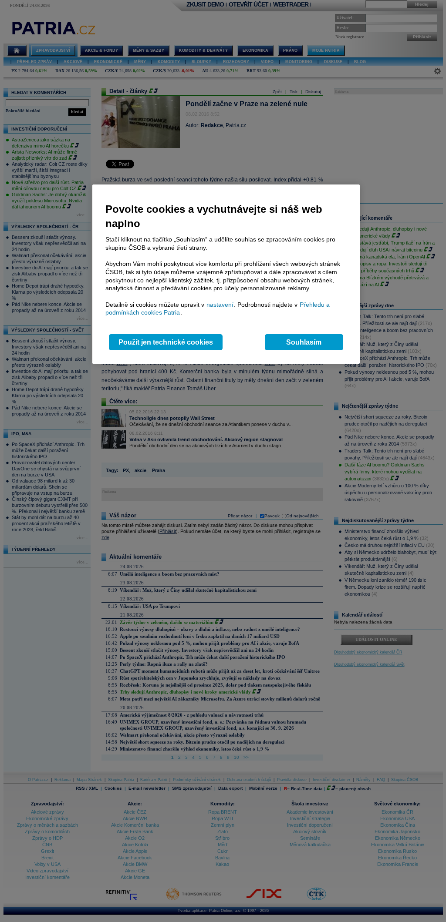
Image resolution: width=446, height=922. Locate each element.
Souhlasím (303, 342)
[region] (226, 274)
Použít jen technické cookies (165, 342)
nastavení (219, 304)
